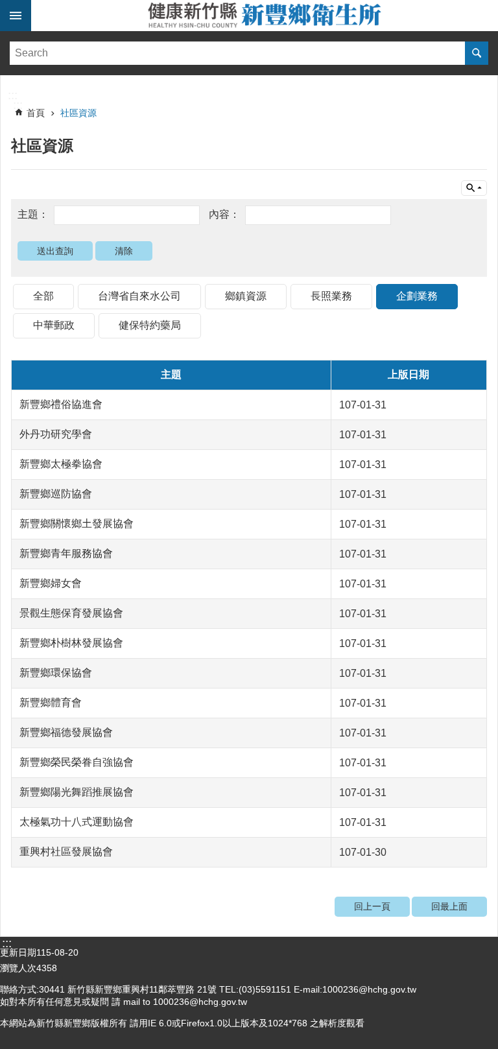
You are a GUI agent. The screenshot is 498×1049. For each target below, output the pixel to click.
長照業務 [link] (331, 295)
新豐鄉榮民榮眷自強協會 (76, 762)
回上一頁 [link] (372, 906)
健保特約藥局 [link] (150, 325)
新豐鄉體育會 (50, 702)
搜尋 (476, 53)
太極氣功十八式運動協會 (76, 821)
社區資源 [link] (78, 113)
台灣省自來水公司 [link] (139, 295)
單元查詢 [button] (474, 188)
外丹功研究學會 (55, 434)
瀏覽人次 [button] (18, 968)
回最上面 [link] (449, 906)
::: (13, 95)
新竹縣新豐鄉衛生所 (264, 15)
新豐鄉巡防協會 (55, 493)
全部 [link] (43, 295)
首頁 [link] (36, 113)
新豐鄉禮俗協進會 (60, 404)
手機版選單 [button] (15, 15)
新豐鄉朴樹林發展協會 (71, 642)
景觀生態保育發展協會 (71, 613)
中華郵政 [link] (54, 325)
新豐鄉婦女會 (50, 583)
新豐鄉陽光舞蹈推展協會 (76, 791)
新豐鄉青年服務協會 (66, 553)
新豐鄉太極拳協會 (60, 463)
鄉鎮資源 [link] (246, 295)
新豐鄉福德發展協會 (66, 732)
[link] (249, 82)
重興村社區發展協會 (66, 851)
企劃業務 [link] (417, 295)
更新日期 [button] (18, 952)
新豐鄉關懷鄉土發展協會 (76, 523)
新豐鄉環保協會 (55, 672)
